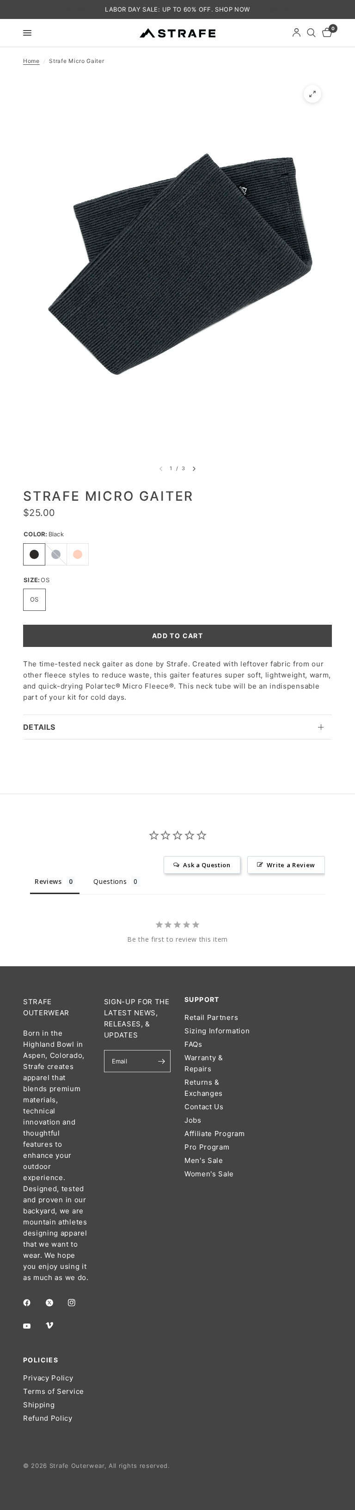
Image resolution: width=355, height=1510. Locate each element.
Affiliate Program (214, 1133)
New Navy (56, 554)
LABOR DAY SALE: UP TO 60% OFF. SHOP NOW (177, 9)
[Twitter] (56, 1303)
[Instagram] (78, 1303)
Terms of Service (53, 1391)
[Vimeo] (56, 1325)
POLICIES (40, 1360)
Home (31, 60)
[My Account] (296, 33)
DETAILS (39, 727)
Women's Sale (209, 1173)
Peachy (78, 554)
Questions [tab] (110, 881)
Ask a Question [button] (207, 865)
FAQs (193, 1044)
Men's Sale (203, 1160)
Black (34, 554)
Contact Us (204, 1106)
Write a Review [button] (291, 865)
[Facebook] (33, 1303)
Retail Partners (211, 1017)
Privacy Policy (48, 1377)
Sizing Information (217, 1030)
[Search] (311, 33)
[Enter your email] (161, 1061)
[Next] (194, 469)
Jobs (193, 1120)
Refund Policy (48, 1418)
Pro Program (206, 1147)
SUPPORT (202, 999)
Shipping (39, 1404)
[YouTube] (33, 1326)
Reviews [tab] (48, 881)
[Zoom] (312, 94)
